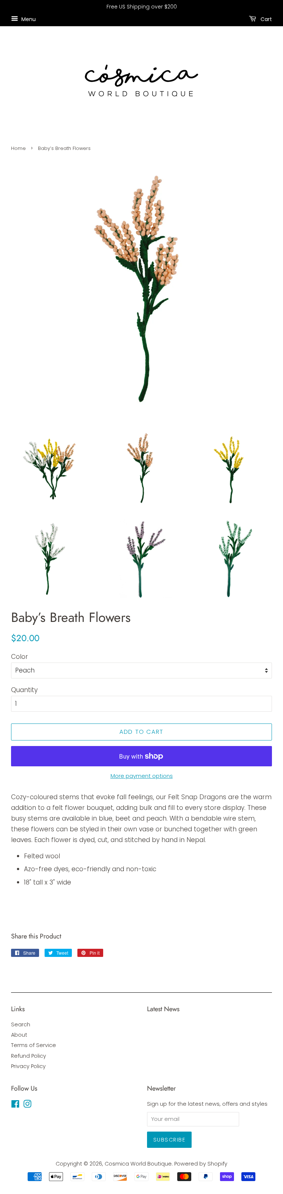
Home (18, 148)
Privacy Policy (28, 1066)
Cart (265, 19)
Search (20, 1024)
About (19, 1035)
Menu (28, 19)
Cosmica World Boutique (138, 1163)
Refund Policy (28, 1056)
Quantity (24, 689)
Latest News (163, 1009)
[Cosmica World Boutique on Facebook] (15, 1105)
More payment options (142, 776)
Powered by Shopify (200, 1163)
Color (19, 656)
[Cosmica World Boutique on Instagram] (27, 1105)
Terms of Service (33, 1045)
